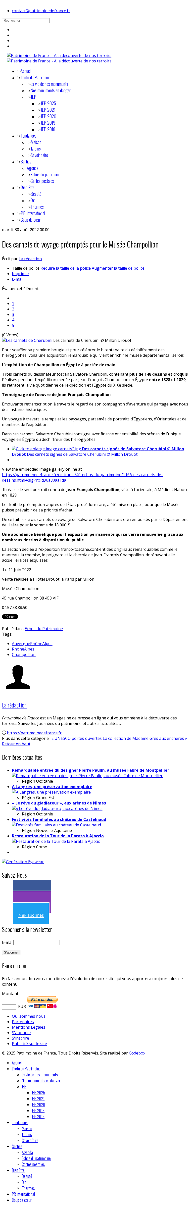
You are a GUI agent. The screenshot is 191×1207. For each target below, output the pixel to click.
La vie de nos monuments (49, 84)
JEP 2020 (48, 116)
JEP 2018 (48, 129)
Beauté (36, 194)
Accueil (26, 71)
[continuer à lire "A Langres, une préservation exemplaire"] (51, 792)
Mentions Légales (28, 1027)
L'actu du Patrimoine (35, 77)
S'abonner (21, 1032)
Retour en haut (16, 744)
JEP (33, 97)
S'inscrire (20, 1038)
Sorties (26, 161)
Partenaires (23, 1021)
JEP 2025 (48, 103)
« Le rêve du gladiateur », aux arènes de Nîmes (59, 803)
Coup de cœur (31, 219)
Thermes (37, 206)
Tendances (29, 135)
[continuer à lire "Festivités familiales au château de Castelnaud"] (56, 825)
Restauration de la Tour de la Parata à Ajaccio (58, 836)
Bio (33, 200)
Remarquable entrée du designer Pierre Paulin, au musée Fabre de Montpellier (90, 770)
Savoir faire (39, 155)
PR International (33, 213)
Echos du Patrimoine (44, 628)
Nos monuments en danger (51, 90)
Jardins (36, 148)
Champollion (24, 654)
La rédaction (30, 258)
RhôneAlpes (23, 649)
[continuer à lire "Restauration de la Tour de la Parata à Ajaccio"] (56, 841)
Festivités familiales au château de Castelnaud (59, 819)
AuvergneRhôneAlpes (32, 643)
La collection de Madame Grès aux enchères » (145, 738)
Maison (36, 142)
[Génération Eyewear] (23, 861)
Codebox (137, 1053)
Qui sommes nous (29, 1016)
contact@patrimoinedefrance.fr (41, 10)
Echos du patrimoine (45, 174)
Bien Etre (28, 187)
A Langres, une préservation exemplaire (52, 786)
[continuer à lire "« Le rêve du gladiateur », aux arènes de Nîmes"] (57, 808)
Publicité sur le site (29, 1043)
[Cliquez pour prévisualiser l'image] (27, 340)
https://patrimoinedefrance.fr (34, 733)
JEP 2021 (48, 109)
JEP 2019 (48, 122)
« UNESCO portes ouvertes (76, 738)
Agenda (32, 168)
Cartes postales (42, 181)
